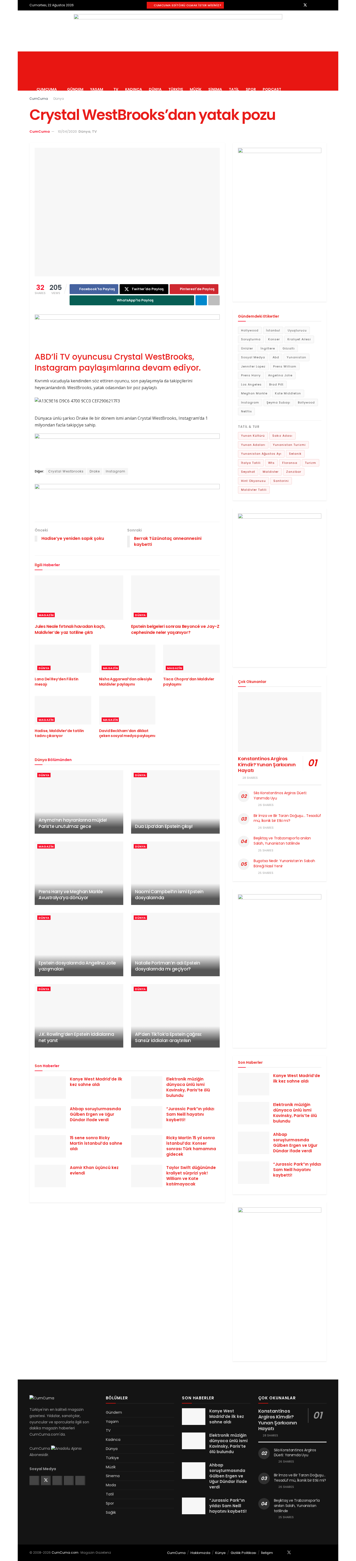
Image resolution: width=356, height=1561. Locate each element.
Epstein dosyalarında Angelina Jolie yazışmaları (77, 966)
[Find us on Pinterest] (318, 5)
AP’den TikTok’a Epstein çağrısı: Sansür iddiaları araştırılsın (168, 1037)
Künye (220, 1552)
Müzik (195, 89)
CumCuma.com (65, 1552)
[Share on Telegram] (201, 300)
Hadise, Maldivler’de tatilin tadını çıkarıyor (59, 733)
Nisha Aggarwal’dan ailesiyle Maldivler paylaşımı (125, 681)
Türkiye (175, 89)
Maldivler (271, 472)
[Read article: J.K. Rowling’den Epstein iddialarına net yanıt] (79, 1016)
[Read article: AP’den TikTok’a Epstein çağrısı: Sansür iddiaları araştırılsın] (175, 1016)
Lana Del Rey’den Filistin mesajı (56, 681)
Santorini (281, 481)
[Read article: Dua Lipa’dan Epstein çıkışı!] (175, 802)
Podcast (272, 89)
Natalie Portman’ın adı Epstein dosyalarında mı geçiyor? (167, 966)
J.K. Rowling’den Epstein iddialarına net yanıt (76, 1037)
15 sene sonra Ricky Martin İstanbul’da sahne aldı (96, 1143)
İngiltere (268, 348)
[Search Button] (325, 71)
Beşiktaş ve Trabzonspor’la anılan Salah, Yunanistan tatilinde (282, 840)
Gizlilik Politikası (243, 1552)
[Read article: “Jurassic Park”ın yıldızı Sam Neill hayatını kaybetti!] (146, 1117)
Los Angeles (251, 384)
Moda (111, 1485)
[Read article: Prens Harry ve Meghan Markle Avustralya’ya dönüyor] (79, 873)
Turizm (310, 463)
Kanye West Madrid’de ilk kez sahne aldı (96, 1081)
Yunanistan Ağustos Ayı (261, 454)
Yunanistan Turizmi (289, 445)
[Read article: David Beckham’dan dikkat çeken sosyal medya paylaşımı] (127, 710)
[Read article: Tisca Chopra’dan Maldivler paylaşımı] (191, 659)
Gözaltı (289, 348)
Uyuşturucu (297, 330)
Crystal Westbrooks (66, 471)
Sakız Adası (282, 436)
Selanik (295, 454)
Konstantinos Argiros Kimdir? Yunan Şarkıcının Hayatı (267, 764)
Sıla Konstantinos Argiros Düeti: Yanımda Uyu (280, 795)
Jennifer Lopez (253, 366)
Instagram (115, 471)
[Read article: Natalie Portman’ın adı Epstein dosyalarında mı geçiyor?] (175, 944)
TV (115, 89)
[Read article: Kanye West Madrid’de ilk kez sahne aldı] (50, 1087)
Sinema (215, 89)
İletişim (267, 1552)
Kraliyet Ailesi (299, 339)
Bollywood (306, 402)
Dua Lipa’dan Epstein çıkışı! (163, 826)
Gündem (75, 89)
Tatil (234, 89)
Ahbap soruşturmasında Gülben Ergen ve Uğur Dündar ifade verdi (95, 1114)
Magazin (46, 615)
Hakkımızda (200, 1552)
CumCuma (46, 89)
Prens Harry (251, 375)
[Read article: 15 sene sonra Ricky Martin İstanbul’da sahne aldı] (50, 1146)
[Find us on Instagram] (312, 5)
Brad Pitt (276, 384)
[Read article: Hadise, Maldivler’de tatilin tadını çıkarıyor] (63, 710)
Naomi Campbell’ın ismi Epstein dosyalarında (169, 894)
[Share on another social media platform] (214, 300)
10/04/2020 (67, 131)
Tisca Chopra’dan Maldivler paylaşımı (188, 681)
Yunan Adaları (253, 445)
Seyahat (248, 472)
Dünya (155, 89)
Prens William (284, 366)
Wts (271, 463)
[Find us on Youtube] (325, 5)
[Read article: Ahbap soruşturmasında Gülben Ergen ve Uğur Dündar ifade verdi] (50, 1117)
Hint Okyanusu (253, 481)
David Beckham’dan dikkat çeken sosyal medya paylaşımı (127, 733)
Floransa (289, 463)
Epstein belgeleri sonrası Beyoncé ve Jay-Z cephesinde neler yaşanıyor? (175, 629)
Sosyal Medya (253, 357)
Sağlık (111, 1512)
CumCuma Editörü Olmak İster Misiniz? (187, 5)
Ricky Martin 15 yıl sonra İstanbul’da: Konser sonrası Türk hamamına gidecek (191, 1146)
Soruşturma (251, 339)
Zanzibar (293, 472)
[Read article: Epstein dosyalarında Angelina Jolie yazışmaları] (79, 944)
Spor (251, 89)
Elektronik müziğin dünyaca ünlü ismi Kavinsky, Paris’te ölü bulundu (188, 1087)
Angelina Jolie (280, 375)
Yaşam (96, 89)
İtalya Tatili (251, 463)
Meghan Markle (254, 393)
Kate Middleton (288, 393)
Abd (276, 357)
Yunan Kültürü (253, 436)
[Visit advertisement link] (178, 31)
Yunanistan (296, 357)
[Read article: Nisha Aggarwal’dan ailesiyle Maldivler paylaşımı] (127, 659)
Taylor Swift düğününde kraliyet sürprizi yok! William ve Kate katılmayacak (191, 1176)
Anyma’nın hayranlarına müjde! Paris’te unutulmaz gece (73, 823)
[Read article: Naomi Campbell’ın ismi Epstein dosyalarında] (175, 873)
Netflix (246, 411)
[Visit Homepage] (74, 51)
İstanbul (273, 330)
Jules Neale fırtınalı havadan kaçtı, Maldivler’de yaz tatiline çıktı (70, 629)
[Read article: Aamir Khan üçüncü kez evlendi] (50, 1176)
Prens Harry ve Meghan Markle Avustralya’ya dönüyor (71, 894)
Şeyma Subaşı (278, 402)
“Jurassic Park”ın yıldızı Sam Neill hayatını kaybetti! (190, 1114)
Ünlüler (247, 348)
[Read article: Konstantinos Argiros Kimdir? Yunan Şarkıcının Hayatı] (279, 722)
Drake (95, 471)
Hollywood (250, 330)
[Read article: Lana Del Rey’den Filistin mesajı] (63, 659)
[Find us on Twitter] (305, 5)
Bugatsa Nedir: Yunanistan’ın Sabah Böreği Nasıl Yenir (284, 863)
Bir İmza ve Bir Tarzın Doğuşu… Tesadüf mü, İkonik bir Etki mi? (287, 818)
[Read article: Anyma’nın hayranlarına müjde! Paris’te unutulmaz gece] (79, 802)
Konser (274, 339)
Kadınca (133, 89)
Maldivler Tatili (254, 490)
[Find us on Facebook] (298, 5)
